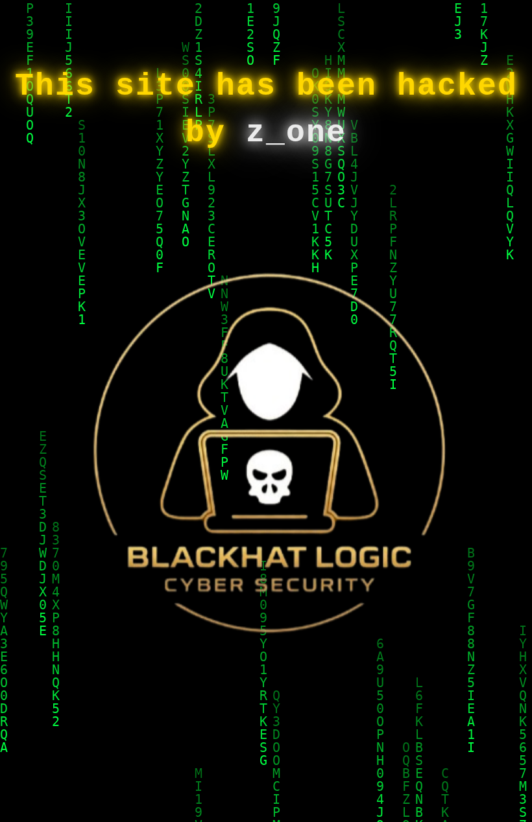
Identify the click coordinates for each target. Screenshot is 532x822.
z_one (296, 132)
